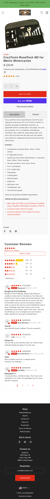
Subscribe (25, 478)
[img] (16, 285)
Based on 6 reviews (12, 250)
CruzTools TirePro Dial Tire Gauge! (20, 209)
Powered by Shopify (25, 496)
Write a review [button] (25, 253)
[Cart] (46, 12)
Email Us (25, 452)
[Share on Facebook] (4, 231)
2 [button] (22, 385)
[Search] (41, 12)
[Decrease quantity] (6, 86)
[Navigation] (3, 12)
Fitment (35, 114)
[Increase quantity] (17, 86)
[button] (10, 260)
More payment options (25, 106)
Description (14, 114)
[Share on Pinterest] (15, 231)
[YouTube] (30, 441)
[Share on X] (10, 231)
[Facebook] (19, 441)
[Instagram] (25, 441)
